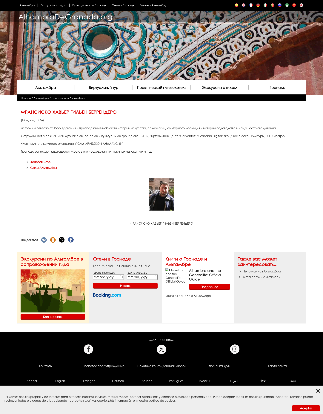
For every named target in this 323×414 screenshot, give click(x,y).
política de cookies (162, 400)
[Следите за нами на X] (161, 349)
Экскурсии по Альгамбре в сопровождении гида (52, 261)
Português (176, 381)
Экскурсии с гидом (54, 5)
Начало (26, 97)
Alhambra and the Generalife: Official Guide (205, 274)
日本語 (291, 381)
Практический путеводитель (161, 87)
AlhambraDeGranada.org (65, 16)
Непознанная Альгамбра (68, 97)
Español (31, 381)
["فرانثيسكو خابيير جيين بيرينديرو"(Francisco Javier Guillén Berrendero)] (287, 6)
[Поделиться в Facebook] (71, 240)
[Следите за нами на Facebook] (88, 349)
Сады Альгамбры (43, 168)
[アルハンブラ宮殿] (301, 6)
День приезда (104, 272)
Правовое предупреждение (103, 366)
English (60, 381)
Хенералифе (40, 162)
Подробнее (209, 287)
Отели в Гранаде (123, 5)
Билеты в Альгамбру (153, 5)
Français (89, 381)
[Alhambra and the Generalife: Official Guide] (175, 275)
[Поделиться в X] (62, 240)
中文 (263, 381)
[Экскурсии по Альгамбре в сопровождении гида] (53, 290)
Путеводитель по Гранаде (89, 5)
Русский (205, 381)
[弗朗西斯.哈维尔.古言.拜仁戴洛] (294, 6)
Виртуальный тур (103, 87)
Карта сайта (277, 366)
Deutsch (118, 381)
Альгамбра (27, 5)
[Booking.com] (107, 295)
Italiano (147, 381)
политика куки (219, 366)
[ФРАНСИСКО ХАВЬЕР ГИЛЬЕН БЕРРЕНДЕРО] (280, 6)
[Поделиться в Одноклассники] (53, 240)
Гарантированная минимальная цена (121, 266)
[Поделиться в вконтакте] (44, 240)
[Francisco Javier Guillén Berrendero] (237, 6)
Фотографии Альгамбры (262, 277)
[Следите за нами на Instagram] (235, 349)
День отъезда (137, 272)
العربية (234, 381)
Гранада (277, 87)
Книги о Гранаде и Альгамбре (186, 261)
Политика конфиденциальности (161, 366)
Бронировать (52, 317)
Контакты (45, 366)
